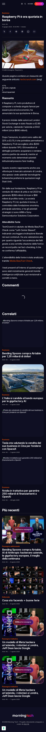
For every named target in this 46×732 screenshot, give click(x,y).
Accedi (30, 4)
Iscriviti (39, 4)
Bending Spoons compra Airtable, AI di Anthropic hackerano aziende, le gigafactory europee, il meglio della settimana (22, 554)
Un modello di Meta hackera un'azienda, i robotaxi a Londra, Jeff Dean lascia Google (20, 645)
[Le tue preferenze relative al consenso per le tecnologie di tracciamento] (4, 728)
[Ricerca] (25, 4)
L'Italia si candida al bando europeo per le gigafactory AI (22, 400)
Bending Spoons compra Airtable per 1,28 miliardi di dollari (21, 355)
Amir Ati (5, 24)
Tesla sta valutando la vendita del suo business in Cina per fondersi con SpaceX (21, 445)
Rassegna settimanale (11, 546)
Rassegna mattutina (10, 639)
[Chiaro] (22, 4)
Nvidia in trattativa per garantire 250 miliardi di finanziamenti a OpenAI (20, 493)
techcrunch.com (28, 79)
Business (5, 13)
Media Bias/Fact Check (21, 261)
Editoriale (6, 597)
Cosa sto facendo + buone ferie (20, 600)
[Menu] (3, 4)
